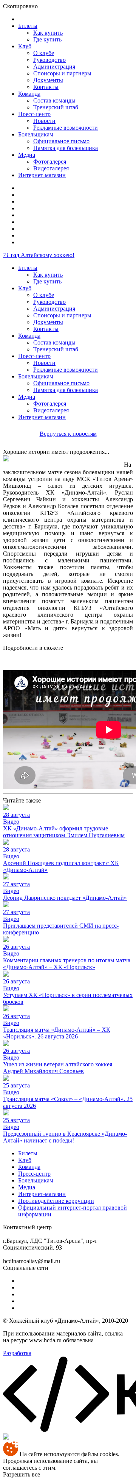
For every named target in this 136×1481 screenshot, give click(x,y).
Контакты (46, 87)
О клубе (43, 53)
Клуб (24, 46)
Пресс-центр (34, 114)
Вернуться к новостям (68, 433)
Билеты (27, 26)
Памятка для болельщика (65, 148)
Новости (44, 121)
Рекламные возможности (65, 127)
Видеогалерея (51, 168)
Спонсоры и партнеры (62, 73)
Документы (48, 80)
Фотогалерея (49, 161)
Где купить (47, 39)
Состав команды (54, 100)
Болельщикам (35, 134)
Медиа (26, 155)
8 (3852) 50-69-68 (75, 1227)
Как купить (48, 32)
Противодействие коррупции (56, 1201)
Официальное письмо (61, 141)
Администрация (54, 66)
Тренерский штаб (55, 107)
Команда (29, 93)
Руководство (49, 60)
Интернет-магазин (42, 175)
